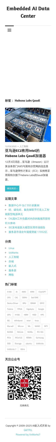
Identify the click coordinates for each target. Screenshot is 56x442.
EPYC (42, 303)
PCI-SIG (40, 331)
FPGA (19, 308)
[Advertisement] (28, 64)
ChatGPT (42, 291)
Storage (18, 343)
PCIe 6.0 (18, 337)
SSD (8, 343)
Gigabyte (30, 308)
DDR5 (24, 297)
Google (41, 308)
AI (16, 291)
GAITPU (28, 430)
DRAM (33, 303)
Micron (21, 326)
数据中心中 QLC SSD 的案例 (24, 205)
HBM (26, 314)
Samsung (40, 337)
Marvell (10, 326)
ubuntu (29, 343)
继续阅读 (11, 188)
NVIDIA (10, 331)
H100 (17, 314)
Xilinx (22, 349)
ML (29, 326)
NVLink (20, 331)
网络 (11, 275)
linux (37, 320)
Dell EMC (35, 297)
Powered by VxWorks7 (28, 434)
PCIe (9, 337)
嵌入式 (12, 266)
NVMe (30, 331)
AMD (24, 291)
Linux (11, 248)
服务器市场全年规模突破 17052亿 (28, 232)
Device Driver (12, 303)
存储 (11, 261)
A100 (9, 291)
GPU (9, 314)
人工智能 (24, 146)
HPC (42, 314)
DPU (24, 303)
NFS (46, 326)
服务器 (12, 270)
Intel (28, 320)
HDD (34, 314)
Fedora (10, 308)
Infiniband (18, 320)
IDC (8, 320)
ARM (32, 291)
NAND (37, 326)
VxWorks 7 (11, 349)
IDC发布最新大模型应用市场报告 (27, 227)
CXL (16, 297)
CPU (9, 297)
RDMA (29, 337)
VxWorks (13, 253)
